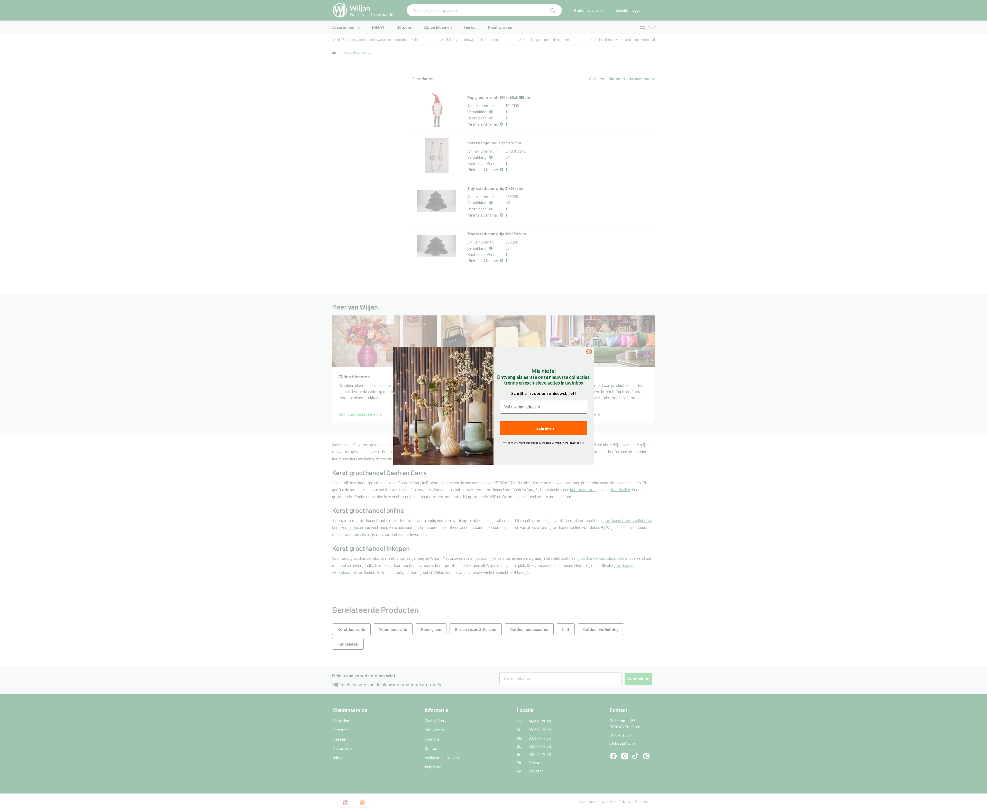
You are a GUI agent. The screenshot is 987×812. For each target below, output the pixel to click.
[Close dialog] (589, 351)
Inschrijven (543, 428)
